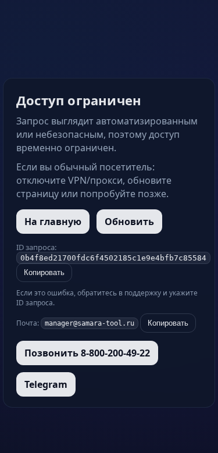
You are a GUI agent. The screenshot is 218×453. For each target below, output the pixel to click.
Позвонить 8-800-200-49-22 (87, 353)
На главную (52, 221)
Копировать (44, 272)
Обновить (129, 221)
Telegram (45, 384)
